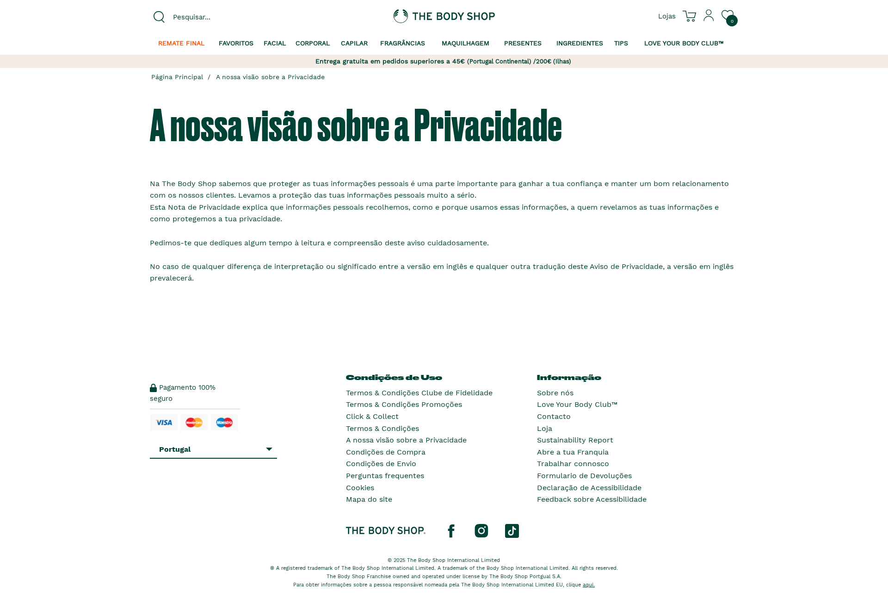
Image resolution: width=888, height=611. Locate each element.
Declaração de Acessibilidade (589, 487)
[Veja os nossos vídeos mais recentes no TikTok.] (512, 530)
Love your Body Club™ (684, 43)
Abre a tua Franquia (573, 452)
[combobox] (218, 17)
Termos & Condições (382, 428)
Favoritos (236, 43)
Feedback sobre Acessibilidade (592, 499)
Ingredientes (579, 43)
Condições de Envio (381, 463)
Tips (621, 43)
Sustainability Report (575, 440)
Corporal (313, 43)
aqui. (589, 585)
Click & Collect (372, 416)
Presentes (523, 43)
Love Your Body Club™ (577, 404)
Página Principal (177, 77)
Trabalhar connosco (573, 463)
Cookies (360, 487)
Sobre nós (555, 392)
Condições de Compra (386, 452)
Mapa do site (369, 499)
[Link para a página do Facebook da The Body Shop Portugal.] (451, 530)
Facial (275, 43)
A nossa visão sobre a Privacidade (270, 77)
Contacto (554, 416)
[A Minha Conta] (709, 19)
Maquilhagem (465, 43)
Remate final (181, 43)
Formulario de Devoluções (584, 475)
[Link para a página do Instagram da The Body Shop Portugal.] (481, 530)
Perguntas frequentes (385, 475)
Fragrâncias (402, 43)
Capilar (354, 43)
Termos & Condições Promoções (404, 404)
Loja (544, 428)
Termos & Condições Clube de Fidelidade (419, 392)
